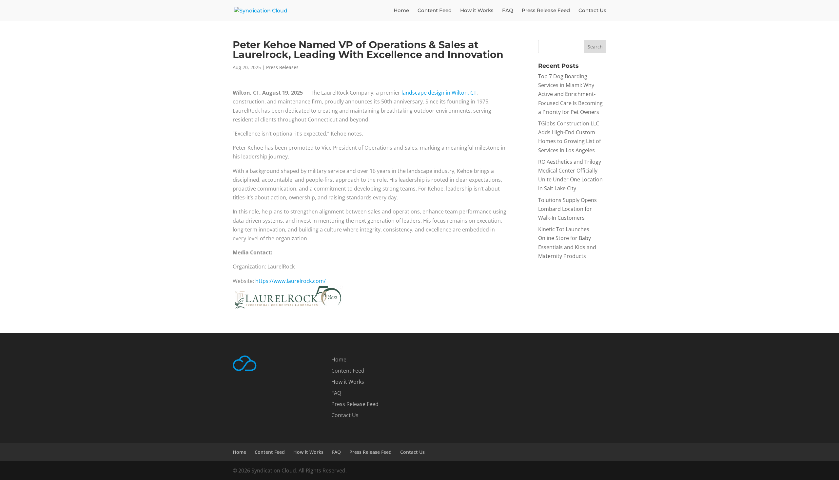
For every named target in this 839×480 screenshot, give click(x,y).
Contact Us (592, 10)
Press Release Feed (546, 10)
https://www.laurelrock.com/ (290, 281)
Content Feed (435, 10)
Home (401, 10)
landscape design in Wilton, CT (439, 92)
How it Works (477, 10)
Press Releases (282, 67)
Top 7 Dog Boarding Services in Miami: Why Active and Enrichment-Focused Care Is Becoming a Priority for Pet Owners (570, 94)
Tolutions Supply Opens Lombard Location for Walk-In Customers (567, 208)
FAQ (507, 10)
